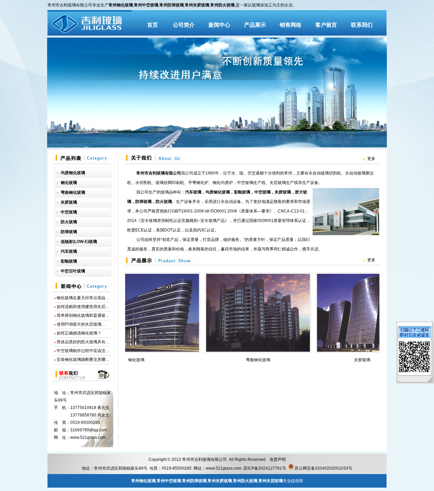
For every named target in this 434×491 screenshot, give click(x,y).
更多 (371, 158)
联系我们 (362, 25)
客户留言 (326, 25)
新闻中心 (219, 25)
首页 (152, 25)
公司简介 (184, 25)
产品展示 (255, 25)
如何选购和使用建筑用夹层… (83, 306)
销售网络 (290, 25)
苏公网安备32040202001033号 (323, 468)
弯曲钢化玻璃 (245, 359)
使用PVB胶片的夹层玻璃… (81, 324)
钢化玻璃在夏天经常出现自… (83, 297)
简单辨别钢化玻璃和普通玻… (83, 315)
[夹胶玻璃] (349, 351)
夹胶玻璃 (349, 359)
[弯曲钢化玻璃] (245, 351)
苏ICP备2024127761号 (264, 468)
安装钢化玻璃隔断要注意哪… (83, 359)
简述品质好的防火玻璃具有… (83, 342)
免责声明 (278, 459)
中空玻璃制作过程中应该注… (83, 350)
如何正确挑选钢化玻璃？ (79, 333)
